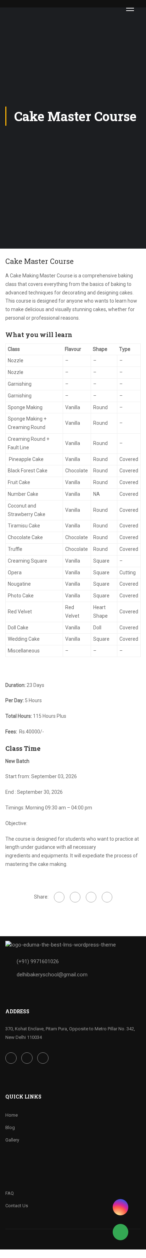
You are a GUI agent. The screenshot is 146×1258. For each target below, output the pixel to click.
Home (11, 1115)
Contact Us (16, 1205)
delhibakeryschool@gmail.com (52, 974)
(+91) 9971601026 (38, 961)
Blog (10, 1127)
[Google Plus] (75, 897)
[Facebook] (59, 897)
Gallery (12, 1140)
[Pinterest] (107, 897)
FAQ (9, 1193)
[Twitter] (91, 897)
